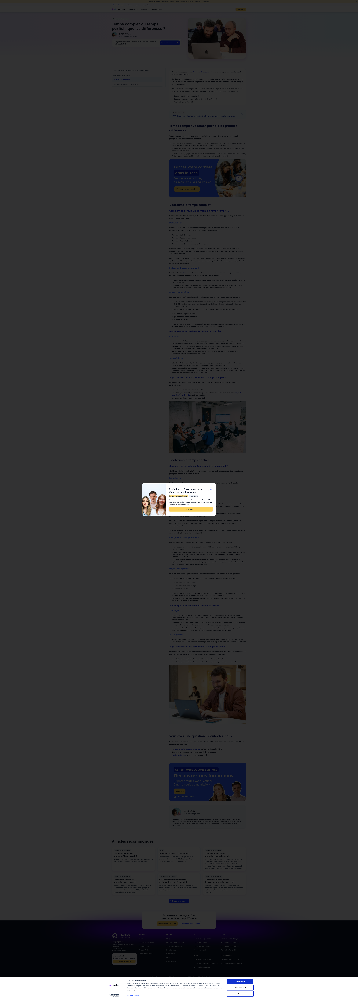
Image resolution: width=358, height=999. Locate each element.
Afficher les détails (133, 995)
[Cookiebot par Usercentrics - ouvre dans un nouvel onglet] (114, 995)
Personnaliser (239, 987)
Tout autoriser (240, 981)
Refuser (240, 994)
